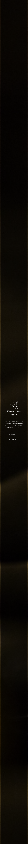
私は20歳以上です (14, 434)
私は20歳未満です (14, 440)
